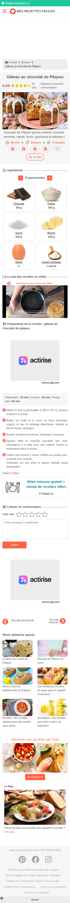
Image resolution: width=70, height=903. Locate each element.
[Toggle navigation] (4, 11)
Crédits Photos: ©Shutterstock (19, 886)
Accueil (12, 62)
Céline (15, 473)
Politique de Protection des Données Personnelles (33, 881)
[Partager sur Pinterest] (35, 149)
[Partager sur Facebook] (23, 149)
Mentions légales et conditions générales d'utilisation (33, 875)
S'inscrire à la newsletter (36, 892)
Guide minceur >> (17, 3)
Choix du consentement (53, 886)
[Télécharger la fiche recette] (46, 149)
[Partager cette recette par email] (13, 149)
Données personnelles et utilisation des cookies (33, 869)
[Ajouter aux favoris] (57, 149)
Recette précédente (22, 620)
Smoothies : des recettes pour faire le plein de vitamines (51, 722)
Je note (37, 157)
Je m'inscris (34, 777)
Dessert (25, 62)
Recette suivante (54, 621)
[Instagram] (48, 859)
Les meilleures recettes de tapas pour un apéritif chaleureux (51, 690)
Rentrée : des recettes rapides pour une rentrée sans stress (16, 722)
